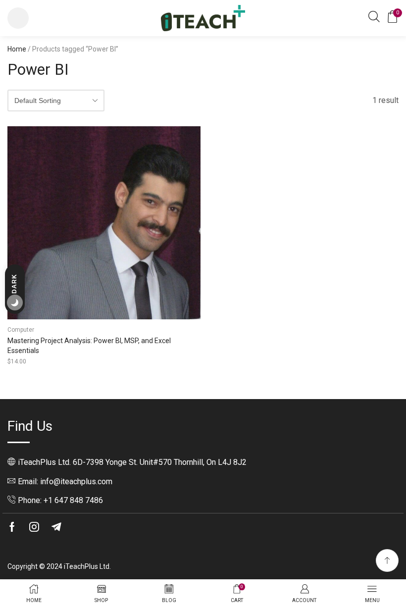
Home (16, 49)
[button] (18, 18)
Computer (20, 329)
